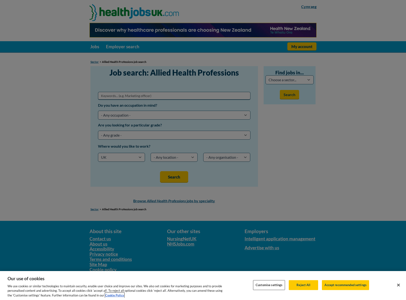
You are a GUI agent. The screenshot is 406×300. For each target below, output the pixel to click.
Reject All (303, 285)
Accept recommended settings (345, 285)
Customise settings (269, 285)
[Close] (398, 285)
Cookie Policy (114, 295)
